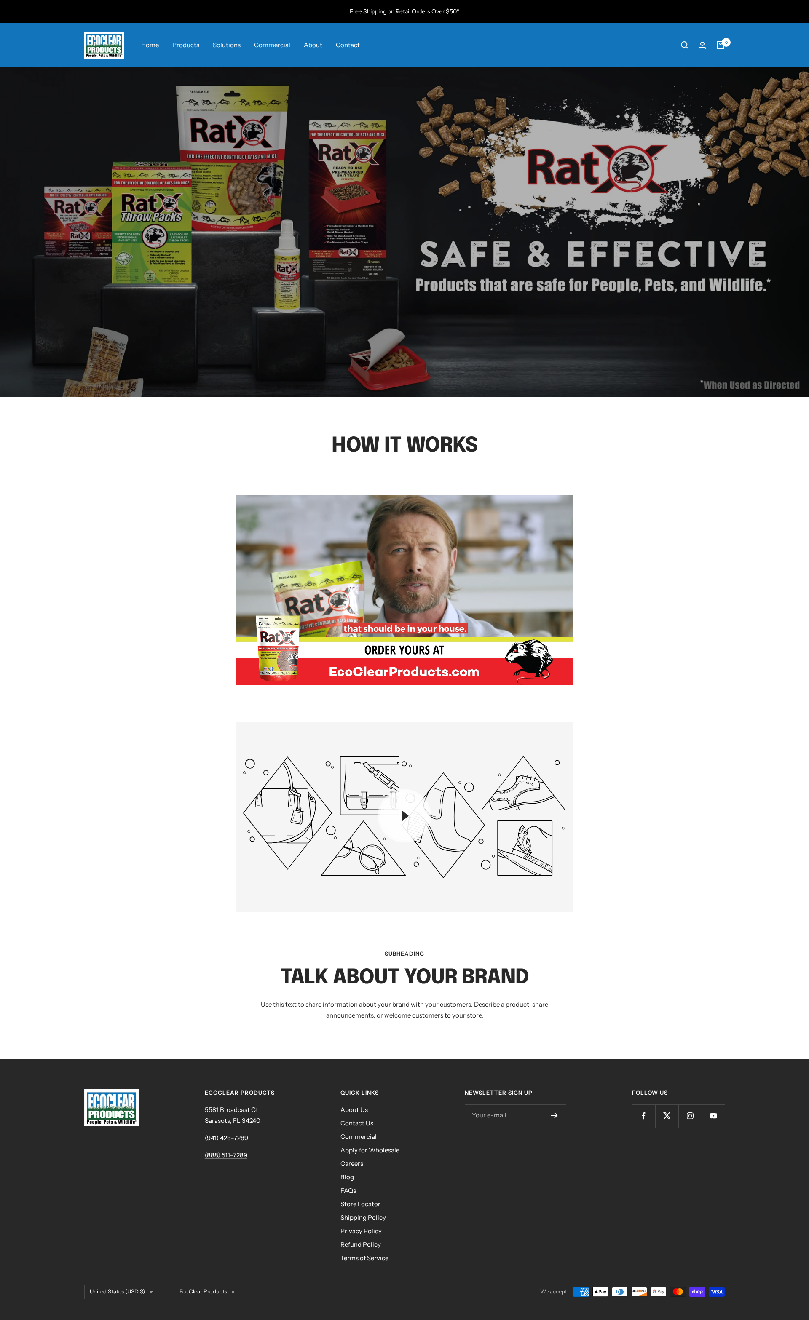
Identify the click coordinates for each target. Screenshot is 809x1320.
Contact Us (356, 1123)
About (313, 45)
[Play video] (404, 816)
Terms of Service (364, 1258)
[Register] (554, 1115)
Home (150, 45)
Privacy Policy (361, 1231)
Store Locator (360, 1204)
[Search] (684, 45)
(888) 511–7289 (226, 1155)
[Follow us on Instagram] (690, 1116)
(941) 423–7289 (226, 1138)
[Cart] (720, 45)
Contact (348, 45)
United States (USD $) (117, 1291)
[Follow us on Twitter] (666, 1116)
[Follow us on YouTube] (713, 1116)
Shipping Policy (363, 1217)
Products (185, 45)
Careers (351, 1164)
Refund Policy (360, 1244)
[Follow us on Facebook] (643, 1116)
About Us (354, 1110)
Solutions (227, 45)
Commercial (272, 45)
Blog (347, 1177)
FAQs (348, 1190)
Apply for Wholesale (369, 1150)
